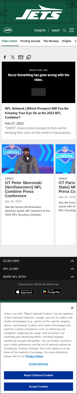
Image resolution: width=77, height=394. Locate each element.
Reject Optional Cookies (38, 375)
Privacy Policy (33, 356)
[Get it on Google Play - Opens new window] (51, 293)
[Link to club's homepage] (8, 28)
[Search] (64, 30)
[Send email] (21, 59)
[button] (38, 92)
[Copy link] (28, 57)
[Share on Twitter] (13, 59)
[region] (38, 348)
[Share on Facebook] (5, 59)
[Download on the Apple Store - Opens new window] (24, 292)
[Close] (72, 307)
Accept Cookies (38, 386)
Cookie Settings (38, 363)
